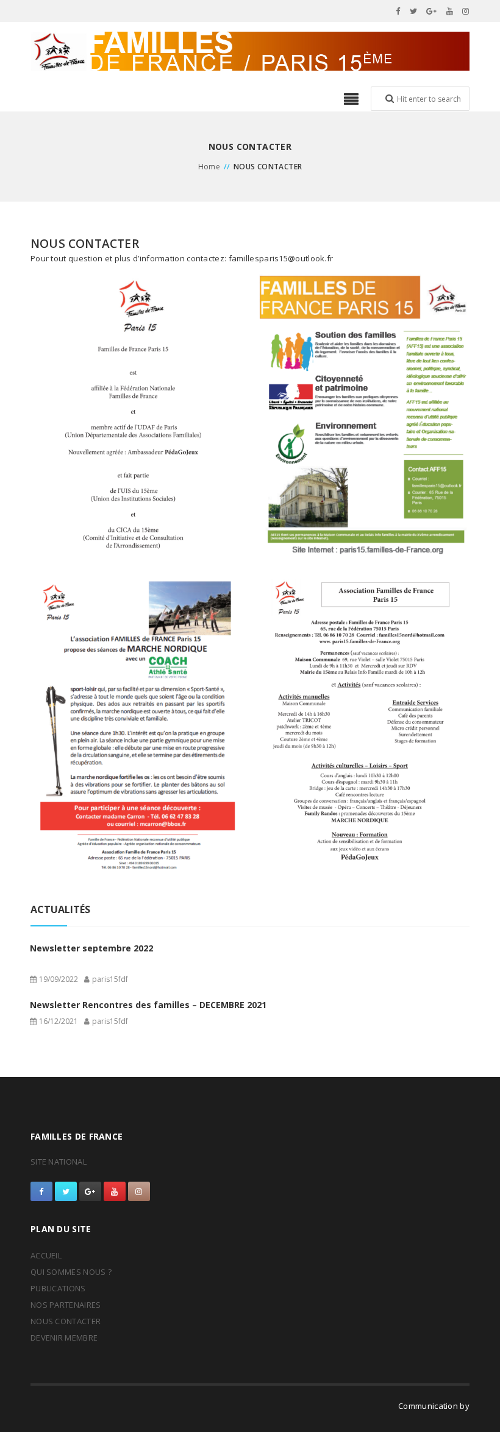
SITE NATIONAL (58, 1161)
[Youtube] (450, 10)
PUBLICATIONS (58, 1288)
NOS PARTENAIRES (65, 1304)
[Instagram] (466, 10)
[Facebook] (398, 10)
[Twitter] (414, 10)
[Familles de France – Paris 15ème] (250, 51)
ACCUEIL (46, 1255)
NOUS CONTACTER (65, 1321)
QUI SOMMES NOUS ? (71, 1271)
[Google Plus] (431, 10)
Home (209, 166)
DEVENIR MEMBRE (64, 1337)
